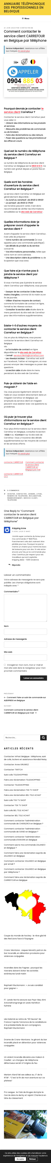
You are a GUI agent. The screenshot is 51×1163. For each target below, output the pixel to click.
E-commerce (13, 490)
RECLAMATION (35, 496)
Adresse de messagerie (15, 639)
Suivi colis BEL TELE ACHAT (16, 810)
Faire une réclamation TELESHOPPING (22, 779)
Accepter (20, 1159)
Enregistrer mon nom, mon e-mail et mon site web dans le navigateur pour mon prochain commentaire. (25, 668)
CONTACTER (21, 494)
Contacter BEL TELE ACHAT (17, 815)
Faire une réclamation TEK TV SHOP (21, 790)
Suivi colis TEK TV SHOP (15, 800)
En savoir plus (24, 51)
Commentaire (11, 591)
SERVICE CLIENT (31, 498)
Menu (27, 18)
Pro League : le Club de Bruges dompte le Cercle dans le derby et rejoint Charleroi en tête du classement (25, 1095)
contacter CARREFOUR (13, 462)
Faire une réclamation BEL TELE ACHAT (22, 795)
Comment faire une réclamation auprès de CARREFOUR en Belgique (25, 879)
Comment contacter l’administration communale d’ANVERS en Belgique (22, 838)
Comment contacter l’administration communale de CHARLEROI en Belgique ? (23, 822)
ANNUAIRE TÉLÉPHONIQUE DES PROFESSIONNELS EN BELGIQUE (24, 7)
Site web (8, 652)
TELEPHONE (12, 500)
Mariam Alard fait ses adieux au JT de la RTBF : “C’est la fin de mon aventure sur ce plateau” (24, 1077)
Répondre (16, 565)
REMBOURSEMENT (15, 498)
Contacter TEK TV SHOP (15, 805)
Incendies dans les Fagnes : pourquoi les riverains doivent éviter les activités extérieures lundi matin (23, 970)
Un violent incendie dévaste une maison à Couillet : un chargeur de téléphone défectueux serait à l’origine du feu (24, 1060)
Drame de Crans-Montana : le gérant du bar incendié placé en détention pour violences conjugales (25, 1042)
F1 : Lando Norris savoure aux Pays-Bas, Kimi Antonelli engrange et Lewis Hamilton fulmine (25, 1002)
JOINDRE (31, 494)
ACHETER (11, 494)
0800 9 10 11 (37, 166)
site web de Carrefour (31, 211)
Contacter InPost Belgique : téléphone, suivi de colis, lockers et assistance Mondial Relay (25, 758)
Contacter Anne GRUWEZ (16, 764)
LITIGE (39, 494)
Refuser (32, 1159)
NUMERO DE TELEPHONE (17, 496)
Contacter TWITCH (13, 769)
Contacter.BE (26, 28)
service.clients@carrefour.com (29, 355)
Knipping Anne (19, 528)
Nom (6, 626)
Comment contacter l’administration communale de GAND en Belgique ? (22, 830)
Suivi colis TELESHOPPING (16, 774)
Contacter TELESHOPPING (16, 784)
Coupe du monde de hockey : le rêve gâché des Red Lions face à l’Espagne (25, 937)
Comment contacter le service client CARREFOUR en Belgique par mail (35, 466)
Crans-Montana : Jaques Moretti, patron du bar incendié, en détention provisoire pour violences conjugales (25, 953)
